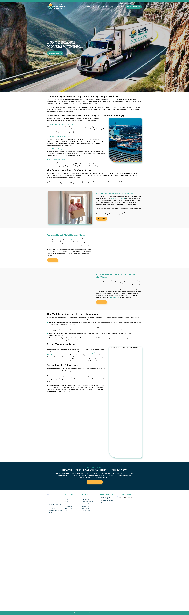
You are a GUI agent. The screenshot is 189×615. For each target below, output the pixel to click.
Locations (95, 6)
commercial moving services (73, 240)
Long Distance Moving (87, 501)
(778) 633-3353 (52, 508)
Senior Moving (85, 506)
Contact (119, 6)
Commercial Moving (87, 497)
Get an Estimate (68, 506)
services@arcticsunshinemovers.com (55, 511)
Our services (70, 53)
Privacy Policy (105, 612)
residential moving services (117, 198)
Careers (66, 503)
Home (82, 6)
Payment (67, 501)
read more (101, 218)
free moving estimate (73, 376)
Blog (112, 6)
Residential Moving (86, 503)
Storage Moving (86, 510)
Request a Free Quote (133, 6)
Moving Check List (69, 508)
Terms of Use (99, 612)
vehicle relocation (114, 297)
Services (105, 6)
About (88, 6)
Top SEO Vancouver (112, 612)
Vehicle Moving (86, 508)
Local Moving (85, 499)
